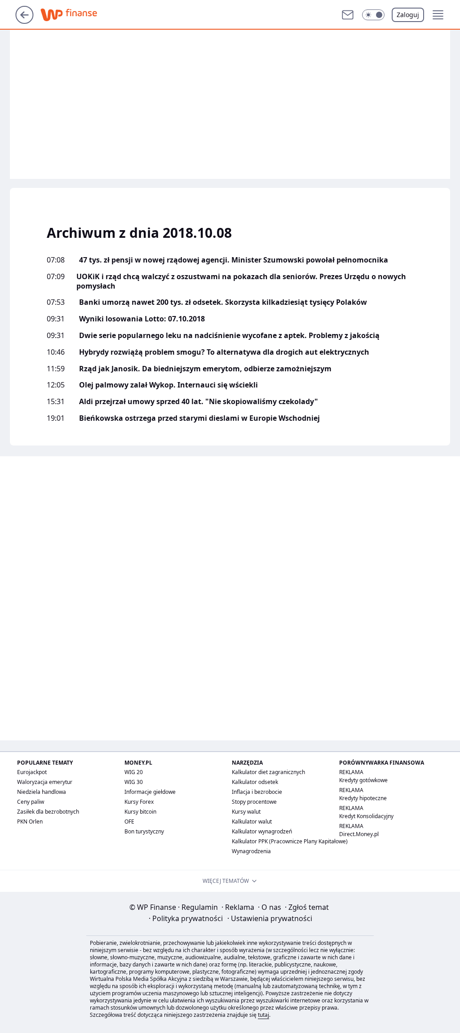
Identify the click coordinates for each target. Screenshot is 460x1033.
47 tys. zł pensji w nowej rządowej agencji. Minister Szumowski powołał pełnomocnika (233, 260)
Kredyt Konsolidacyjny (366, 816)
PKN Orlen (30, 821)
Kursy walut (246, 811)
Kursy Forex (139, 802)
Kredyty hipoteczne (363, 798)
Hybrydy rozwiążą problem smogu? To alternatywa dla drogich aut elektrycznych (224, 352)
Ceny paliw (30, 802)
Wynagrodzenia (251, 851)
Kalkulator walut (252, 821)
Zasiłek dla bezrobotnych (48, 811)
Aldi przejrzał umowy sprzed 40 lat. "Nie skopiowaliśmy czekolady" (198, 401)
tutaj (263, 1015)
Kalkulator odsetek (255, 782)
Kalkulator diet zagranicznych (268, 772)
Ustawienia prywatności (269, 918)
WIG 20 (133, 772)
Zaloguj (408, 14)
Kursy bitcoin (140, 811)
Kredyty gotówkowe (363, 780)
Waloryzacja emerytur (44, 782)
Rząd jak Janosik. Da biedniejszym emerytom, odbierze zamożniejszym (205, 369)
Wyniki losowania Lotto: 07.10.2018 (142, 319)
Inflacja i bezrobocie (257, 792)
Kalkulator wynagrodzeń (262, 831)
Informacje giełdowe (150, 792)
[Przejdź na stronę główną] (24, 21)
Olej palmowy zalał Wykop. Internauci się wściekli (168, 385)
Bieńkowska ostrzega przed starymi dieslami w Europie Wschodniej (199, 418)
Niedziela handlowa (41, 792)
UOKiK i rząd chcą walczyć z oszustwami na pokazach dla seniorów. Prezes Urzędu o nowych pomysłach (241, 281)
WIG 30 (133, 782)
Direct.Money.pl (359, 834)
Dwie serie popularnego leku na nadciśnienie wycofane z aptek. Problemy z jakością (229, 335)
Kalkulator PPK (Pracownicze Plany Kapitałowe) (290, 841)
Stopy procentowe (254, 802)
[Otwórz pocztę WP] (348, 15)
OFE (129, 821)
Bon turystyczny (144, 831)
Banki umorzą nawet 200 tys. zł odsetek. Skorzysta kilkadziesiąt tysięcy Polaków (223, 302)
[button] (373, 14)
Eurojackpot (32, 772)
